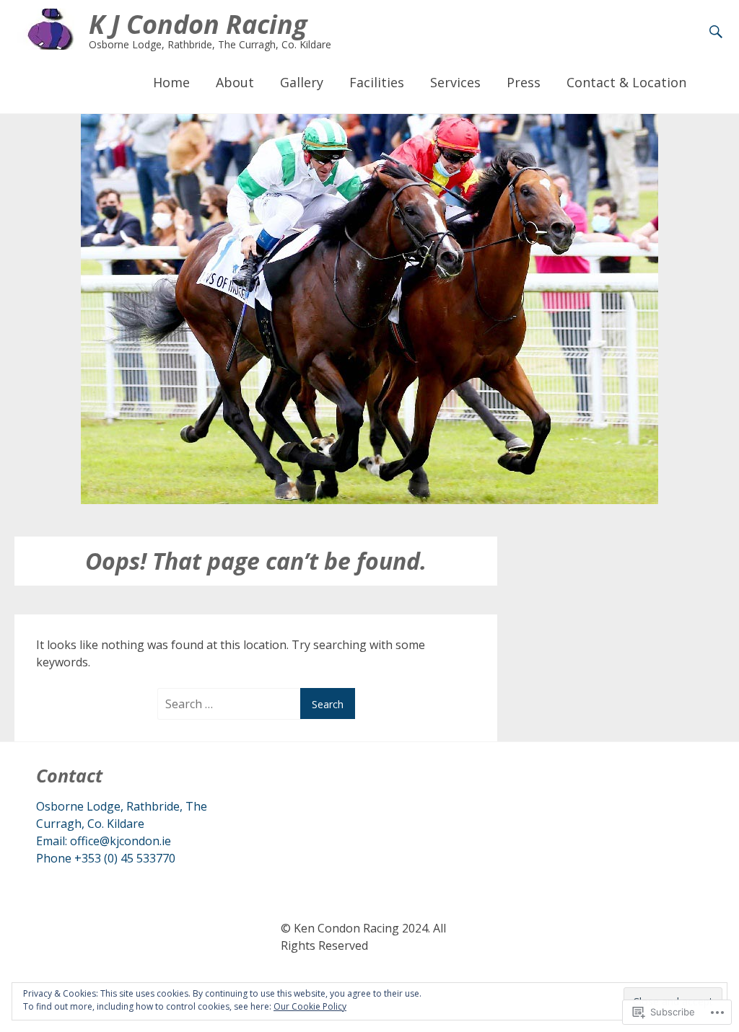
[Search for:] (231, 704)
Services (455, 82)
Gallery (301, 82)
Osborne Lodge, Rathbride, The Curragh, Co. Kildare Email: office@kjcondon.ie (121, 823)
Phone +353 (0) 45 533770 (105, 858)
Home (171, 82)
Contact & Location (626, 82)
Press (524, 82)
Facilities (376, 82)
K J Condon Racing (198, 24)
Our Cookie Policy (310, 1006)
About (235, 82)
